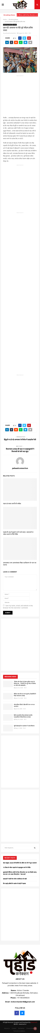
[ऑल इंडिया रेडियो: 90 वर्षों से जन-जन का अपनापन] (8, 707)
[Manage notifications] (35, 1028)
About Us (7, 1028)
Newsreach (34, 1022)
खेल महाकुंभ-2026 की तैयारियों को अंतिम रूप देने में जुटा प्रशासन (20, 863)
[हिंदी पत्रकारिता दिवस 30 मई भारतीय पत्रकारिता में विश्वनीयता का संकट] (8, 717)
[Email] (22, 1013)
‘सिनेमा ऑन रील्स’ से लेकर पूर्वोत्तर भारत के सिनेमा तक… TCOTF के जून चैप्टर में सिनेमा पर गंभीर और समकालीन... (25, 683)
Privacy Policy (30, 1028)
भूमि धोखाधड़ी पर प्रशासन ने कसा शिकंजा (24, 726)
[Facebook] (16, 1013)
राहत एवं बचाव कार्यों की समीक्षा (12, 504)
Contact (14, 1028)
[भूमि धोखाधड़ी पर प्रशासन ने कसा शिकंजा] (8, 728)
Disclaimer (21, 1028)
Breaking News (7, 24)
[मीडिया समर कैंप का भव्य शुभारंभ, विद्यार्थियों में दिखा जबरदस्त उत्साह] (8, 696)
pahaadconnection (10, 33)
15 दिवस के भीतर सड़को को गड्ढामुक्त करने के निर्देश (16, 867)
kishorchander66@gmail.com (23, 1002)
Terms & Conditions (19, 1031)
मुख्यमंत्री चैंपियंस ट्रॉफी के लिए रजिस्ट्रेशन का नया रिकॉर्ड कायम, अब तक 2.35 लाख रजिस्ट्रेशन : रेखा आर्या (20, 873)
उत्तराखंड (14, 24)
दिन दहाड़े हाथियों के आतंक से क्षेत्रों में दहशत (14, 883)
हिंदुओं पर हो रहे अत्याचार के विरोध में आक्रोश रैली (20, 439)
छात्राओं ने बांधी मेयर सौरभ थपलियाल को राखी (15, 879)
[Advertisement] (20, 96)
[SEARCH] (35, 848)
